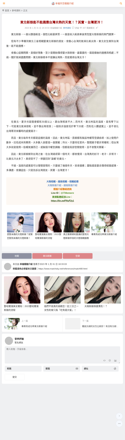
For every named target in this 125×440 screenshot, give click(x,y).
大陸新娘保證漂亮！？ (95, 306)
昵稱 (9, 369)
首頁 (7, 10)
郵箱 (48, 369)
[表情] (109, 360)
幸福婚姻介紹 (26, 264)
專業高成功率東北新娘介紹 (104, 234)
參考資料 (16, 10)
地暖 (17, 256)
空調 (77, 256)
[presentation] (103, 281)
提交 (14, 377)
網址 (86, 369)
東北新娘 (47, 256)
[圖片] (115, 360)
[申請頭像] (117, 340)
